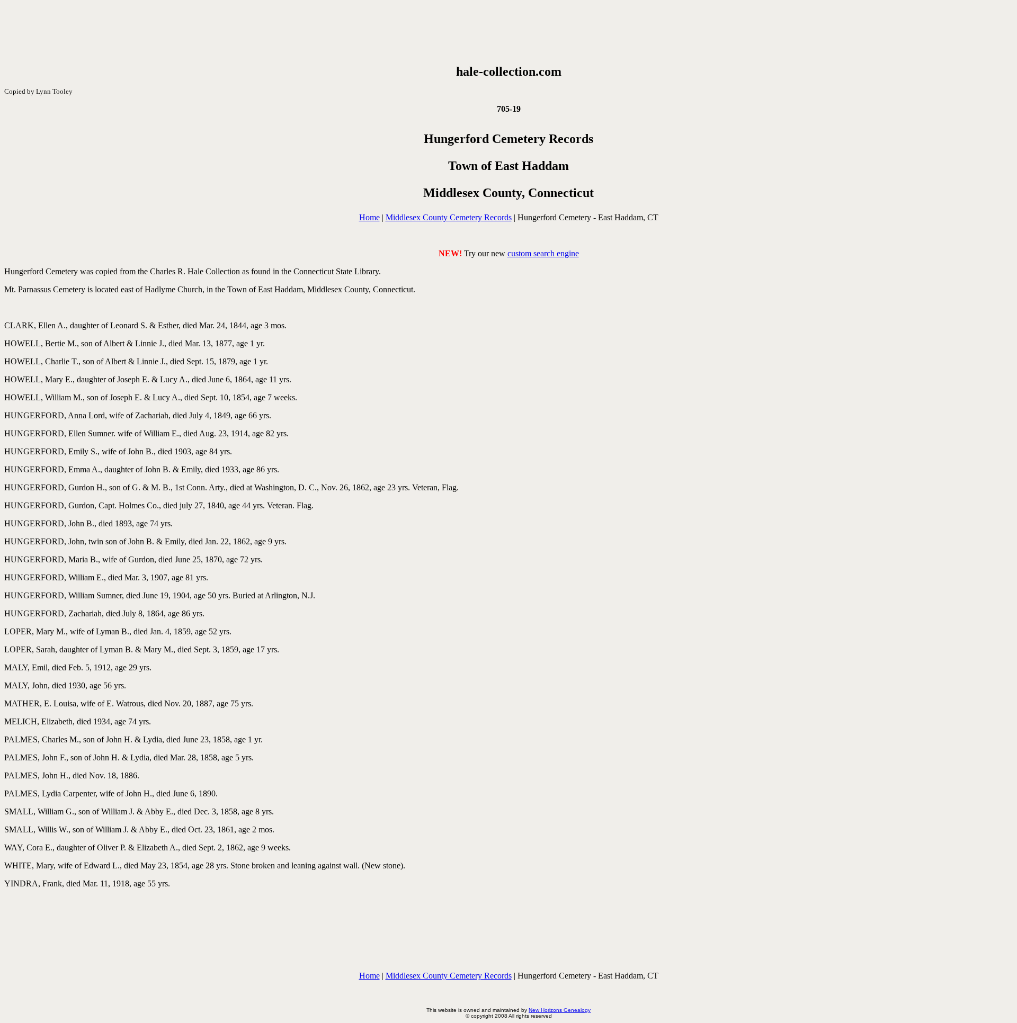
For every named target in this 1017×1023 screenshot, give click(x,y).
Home (369, 217)
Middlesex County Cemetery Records (449, 217)
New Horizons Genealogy (560, 1010)
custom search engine (543, 253)
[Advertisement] (508, 32)
